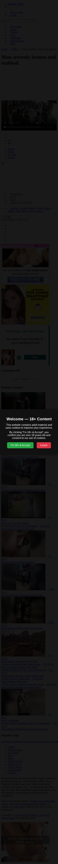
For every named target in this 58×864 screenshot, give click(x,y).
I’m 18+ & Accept (20, 445)
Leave (43, 445)
